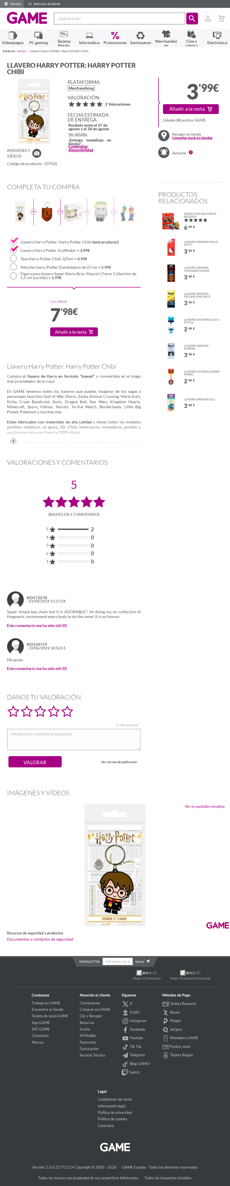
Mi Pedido (88, 1035)
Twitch (133, 1072)
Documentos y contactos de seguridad (40, 939)
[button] (192, 18)
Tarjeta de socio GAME (50, 1016)
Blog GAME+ (140, 1063)
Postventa (88, 1042)
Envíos (85, 1029)
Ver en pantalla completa (205, 806)
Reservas (87, 1022)
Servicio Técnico (92, 1055)
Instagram (137, 1020)
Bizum (174, 1012)
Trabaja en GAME (46, 1003)
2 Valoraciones (117, 104)
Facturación (89, 1048)
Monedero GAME (183, 1038)
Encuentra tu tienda (47, 1009)
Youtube (136, 1038)
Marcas (38, 1042)
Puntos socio (179, 1046)
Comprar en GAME (95, 1009)
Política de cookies (112, 1119)
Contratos (106, 1125)
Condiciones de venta (115, 1099)
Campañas (40, 1035)
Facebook (137, 1029)
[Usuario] (208, 18)
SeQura (175, 1029)
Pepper (175, 1020)
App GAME (41, 1022)
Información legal (111, 1106)
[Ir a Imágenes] (36, 153)
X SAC (134, 1012)
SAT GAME (41, 1029)
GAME (27, 18)
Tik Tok (135, 1046)
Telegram (137, 1055)
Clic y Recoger (91, 1016)
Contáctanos (90, 1003)
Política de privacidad (115, 1112)
